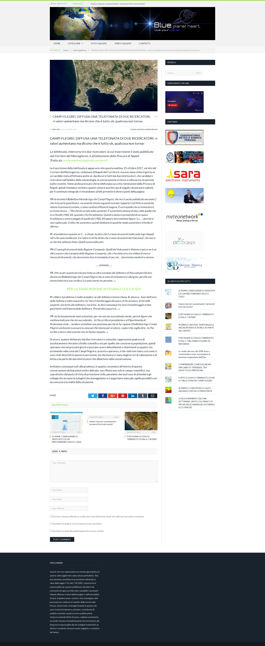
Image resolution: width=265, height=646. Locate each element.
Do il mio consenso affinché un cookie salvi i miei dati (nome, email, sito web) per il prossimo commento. (98, 516)
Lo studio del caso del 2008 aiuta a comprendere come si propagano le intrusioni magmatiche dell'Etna (194, 354)
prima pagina (151, 129)
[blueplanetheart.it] (132, 22)
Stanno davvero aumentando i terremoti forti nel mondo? (118, 3)
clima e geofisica (138, 129)
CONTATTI (144, 43)
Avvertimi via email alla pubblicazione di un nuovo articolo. (78, 531)
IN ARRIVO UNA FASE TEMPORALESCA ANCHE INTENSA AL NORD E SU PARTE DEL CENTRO (196, 328)
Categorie (74, 43)
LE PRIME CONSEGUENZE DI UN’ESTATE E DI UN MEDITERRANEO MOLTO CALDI (66, 439)
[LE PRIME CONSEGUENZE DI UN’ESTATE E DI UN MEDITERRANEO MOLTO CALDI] (66, 422)
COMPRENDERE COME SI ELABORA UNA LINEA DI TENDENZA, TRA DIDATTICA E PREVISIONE (195, 367)
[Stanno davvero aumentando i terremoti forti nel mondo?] (103, 415)
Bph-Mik (56, 129)
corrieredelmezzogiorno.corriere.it (85, 160)
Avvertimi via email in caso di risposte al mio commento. (77, 523)
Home (57, 43)
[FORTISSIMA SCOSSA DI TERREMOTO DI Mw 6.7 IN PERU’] (141, 422)
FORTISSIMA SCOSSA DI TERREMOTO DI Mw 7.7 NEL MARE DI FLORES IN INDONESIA (196, 341)
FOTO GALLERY (99, 43)
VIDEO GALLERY (123, 43)
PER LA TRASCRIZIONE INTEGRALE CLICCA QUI (104, 289)
